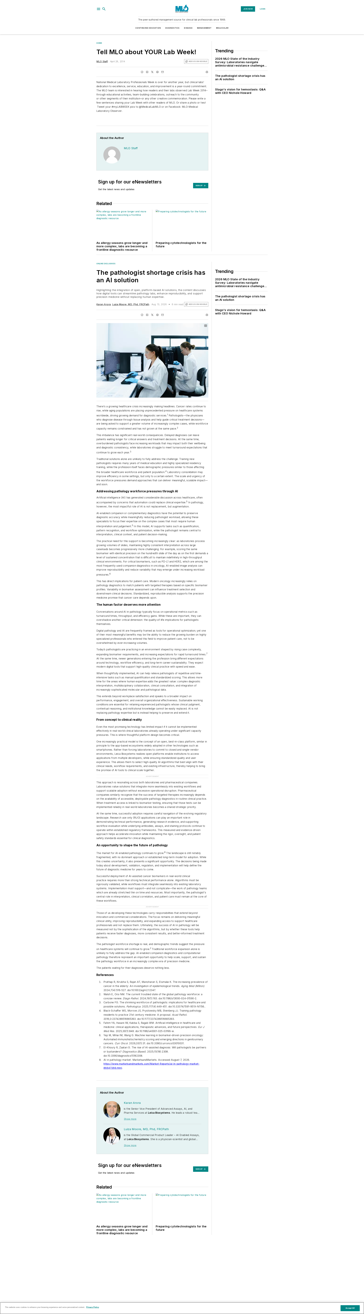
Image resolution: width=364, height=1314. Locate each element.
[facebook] (142, 72)
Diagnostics (172, 28)
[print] (206, 72)
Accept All (350, 1308)
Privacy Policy (92, 1307)
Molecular (222, 28)
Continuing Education (148, 28)
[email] (162, 72)
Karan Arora (103, 304)
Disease (188, 28)
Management (204, 28)
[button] (98, 9)
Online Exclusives (105, 264)
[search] (104, 9)
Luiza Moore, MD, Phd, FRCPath (130, 304)
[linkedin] (147, 72)
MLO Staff (102, 61)
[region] (182, 1308)
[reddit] (157, 72)
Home (99, 43)
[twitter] (152, 72)
